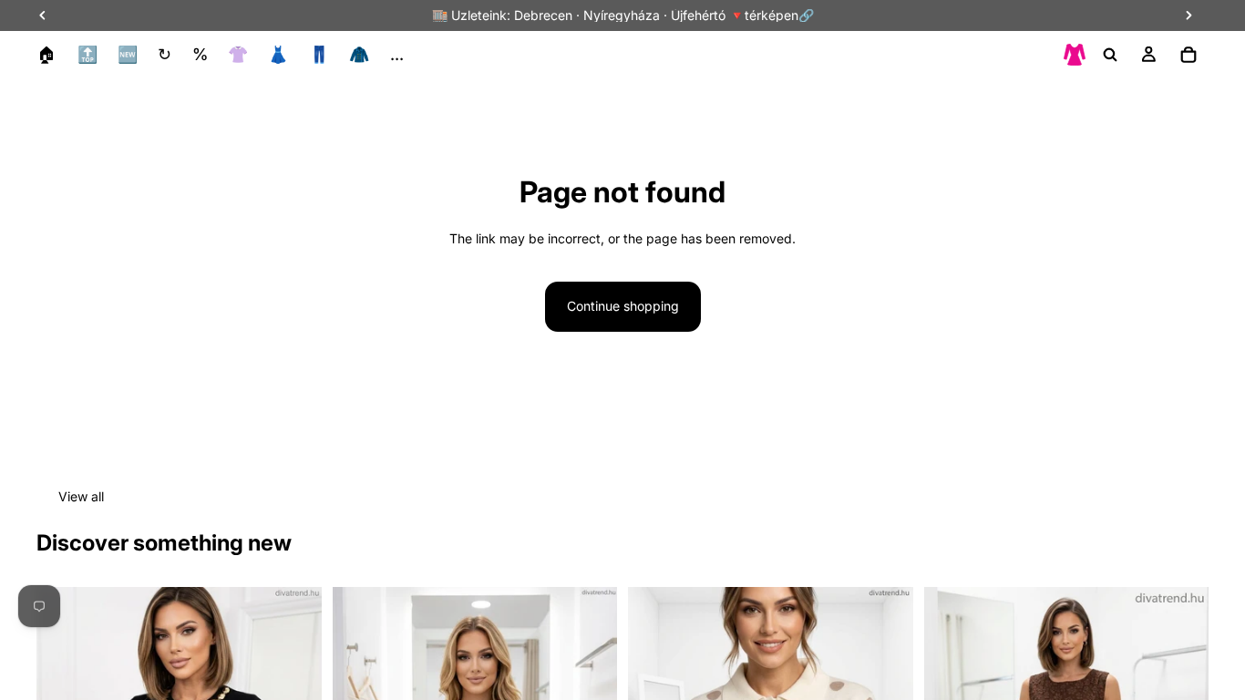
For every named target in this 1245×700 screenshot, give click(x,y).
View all (81, 496)
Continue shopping (623, 306)
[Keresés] (1110, 55)
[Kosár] (1188, 55)
